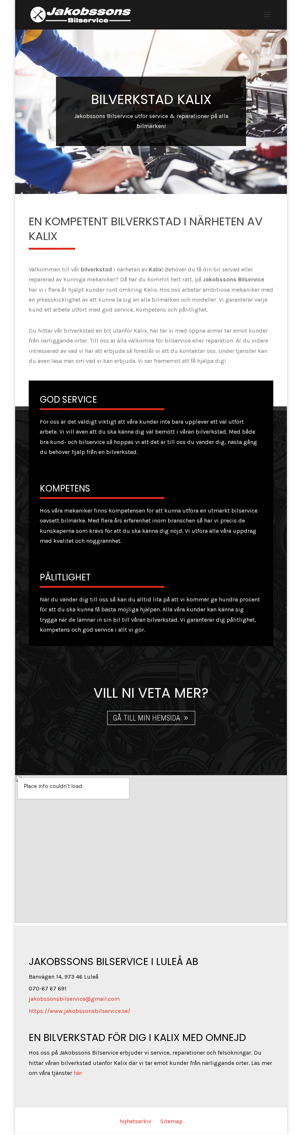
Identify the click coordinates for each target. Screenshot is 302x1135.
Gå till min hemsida (146, 718)
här (78, 1072)
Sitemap (171, 1121)
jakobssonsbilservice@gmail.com (74, 998)
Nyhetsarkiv (135, 1121)
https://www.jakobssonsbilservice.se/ (79, 1010)
